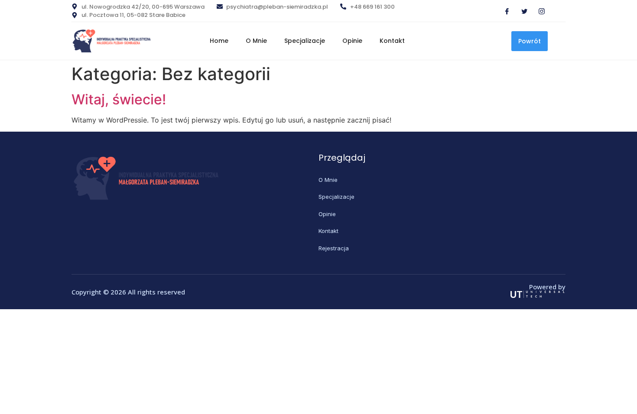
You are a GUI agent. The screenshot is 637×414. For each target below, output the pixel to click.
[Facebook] (503, 10)
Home (219, 40)
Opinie (352, 40)
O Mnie (256, 40)
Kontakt (392, 40)
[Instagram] (538, 10)
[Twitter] (520, 10)
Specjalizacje (304, 40)
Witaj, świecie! (119, 99)
